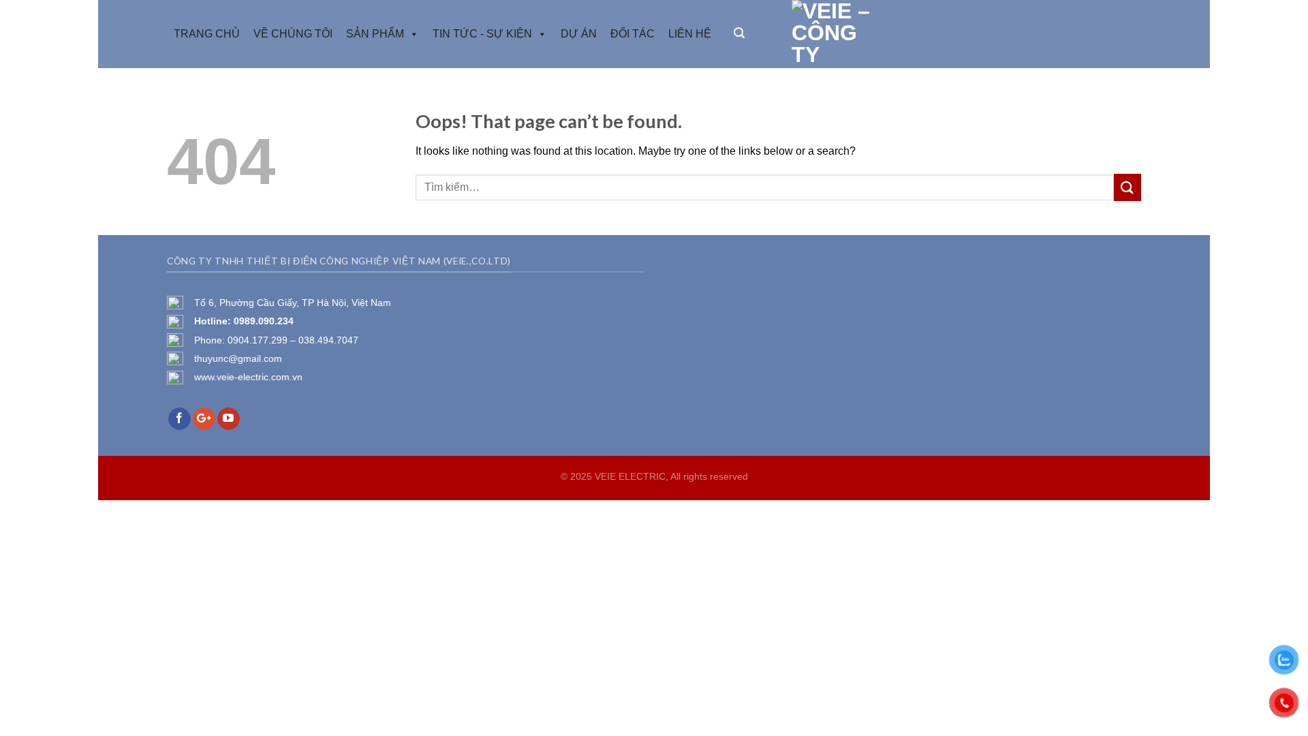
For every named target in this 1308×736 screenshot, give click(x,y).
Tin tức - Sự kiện (482, 34)
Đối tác (632, 34)
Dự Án (579, 34)
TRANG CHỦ (207, 34)
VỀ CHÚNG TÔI (292, 34)
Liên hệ (689, 34)
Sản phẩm (375, 34)
